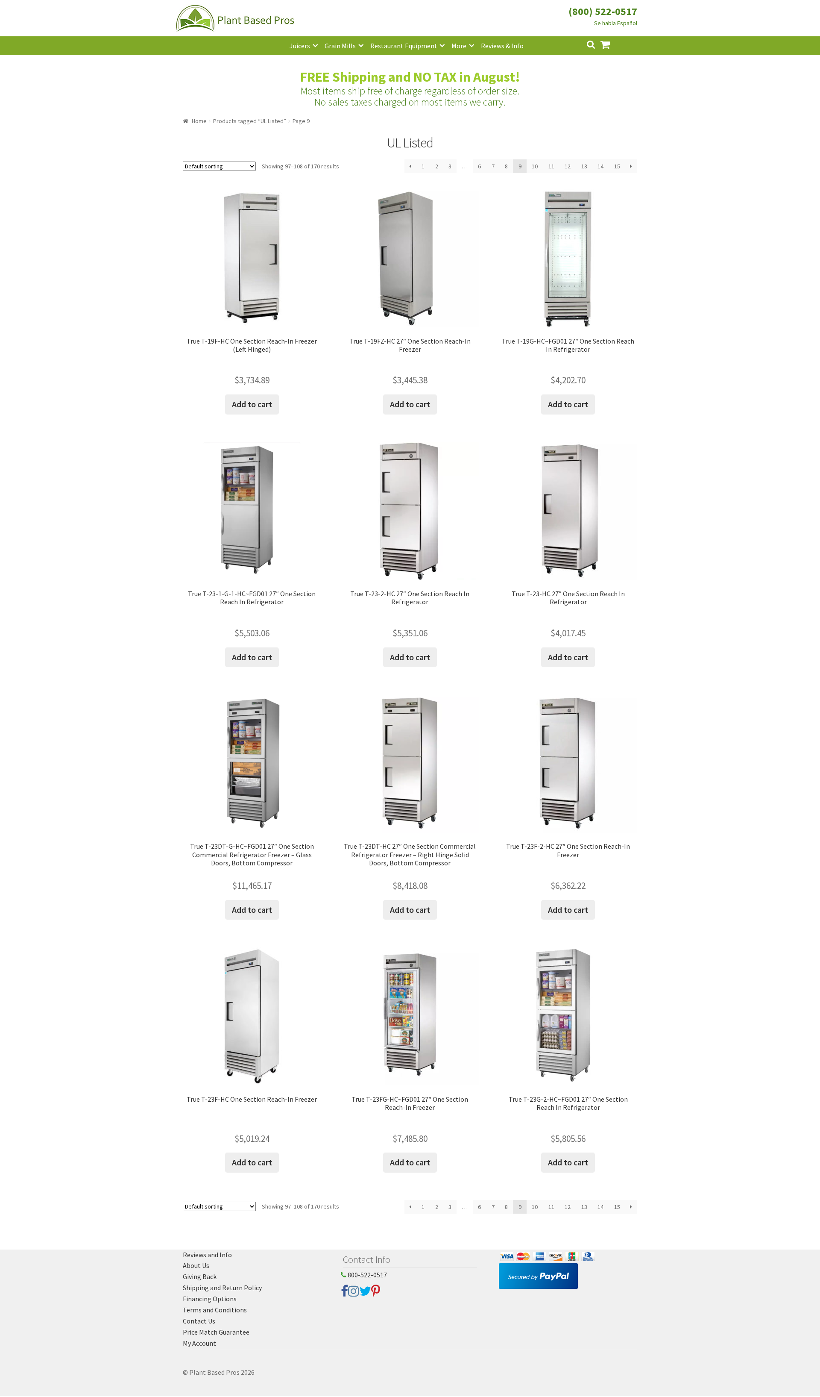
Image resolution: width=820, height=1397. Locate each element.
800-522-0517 (366, 1275)
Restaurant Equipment (403, 45)
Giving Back (200, 1276)
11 (551, 166)
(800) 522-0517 (602, 11)
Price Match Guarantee (216, 1332)
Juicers (300, 45)
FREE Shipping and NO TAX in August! (410, 76)
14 (600, 166)
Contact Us (199, 1321)
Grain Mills (340, 45)
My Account (199, 1343)
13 (584, 166)
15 (617, 166)
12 (568, 166)
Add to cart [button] (252, 404)
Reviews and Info (207, 1254)
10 (535, 166)
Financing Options (210, 1298)
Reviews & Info (502, 45)
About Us (196, 1265)
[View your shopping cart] (612, 43)
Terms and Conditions (215, 1310)
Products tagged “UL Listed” (249, 121)
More (458, 45)
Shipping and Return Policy (222, 1287)
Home (199, 121)
